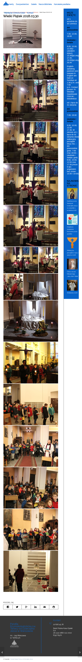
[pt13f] (30, 571)
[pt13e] (30, 529)
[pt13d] (30, 487)
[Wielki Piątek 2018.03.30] (22, 33)
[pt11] (13, 287)
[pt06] (30, 142)
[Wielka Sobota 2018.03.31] (80, 652)
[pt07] (30, 184)
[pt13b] (30, 404)
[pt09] (20, 260)
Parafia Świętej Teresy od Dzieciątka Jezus (21, 659)
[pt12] (40, 287)
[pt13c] (30, 446)
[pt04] (40, 66)
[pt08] (30, 225)
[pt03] (13, 66)
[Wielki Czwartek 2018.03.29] (2, 652)
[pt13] (30, 321)
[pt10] (48, 260)
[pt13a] (30, 362)
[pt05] (30, 100)
